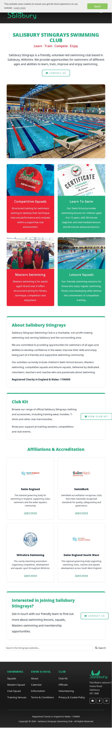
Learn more (30, 513)
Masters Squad (16, 684)
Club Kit (63, 678)
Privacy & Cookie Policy (72, 697)
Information (38, 691)
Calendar (36, 684)
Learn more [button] (20, 8)
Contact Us (57, 73)
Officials (63, 684)
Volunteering (66, 691)
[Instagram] (106, 701)
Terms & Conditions (42, 697)
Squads (11, 678)
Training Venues (16, 697)
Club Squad (14, 691)
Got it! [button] (97, 6)
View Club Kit (97, 416)
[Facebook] (99, 701)
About (34, 678)
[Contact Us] (92, 701)
